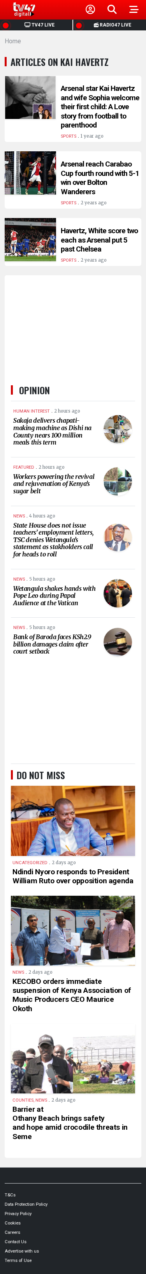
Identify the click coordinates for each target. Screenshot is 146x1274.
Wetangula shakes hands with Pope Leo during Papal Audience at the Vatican (54, 596)
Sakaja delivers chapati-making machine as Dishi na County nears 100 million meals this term (52, 431)
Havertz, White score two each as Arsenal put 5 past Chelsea (99, 239)
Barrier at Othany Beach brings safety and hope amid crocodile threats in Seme (70, 1123)
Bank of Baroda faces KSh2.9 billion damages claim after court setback (52, 644)
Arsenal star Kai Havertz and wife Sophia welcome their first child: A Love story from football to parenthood (100, 106)
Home (13, 41)
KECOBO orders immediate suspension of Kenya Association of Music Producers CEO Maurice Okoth (71, 995)
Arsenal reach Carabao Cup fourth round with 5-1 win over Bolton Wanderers (100, 177)
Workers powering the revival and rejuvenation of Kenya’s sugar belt (53, 484)
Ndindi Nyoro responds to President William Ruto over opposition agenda (73, 876)
